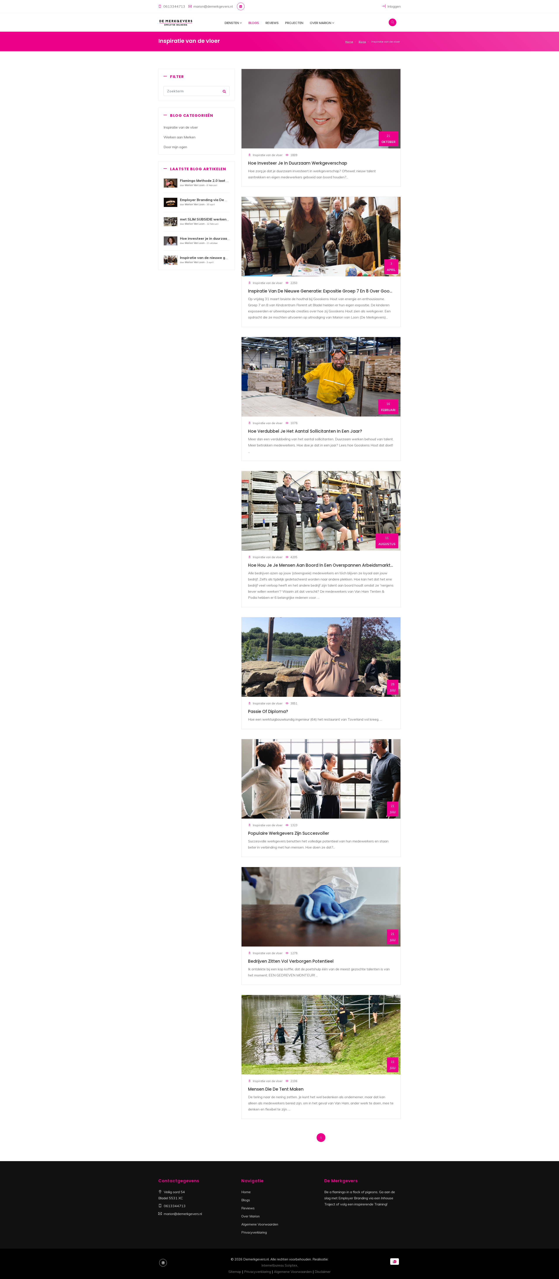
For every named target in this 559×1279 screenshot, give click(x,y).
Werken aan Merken (179, 137)
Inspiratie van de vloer (181, 127)
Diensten (232, 23)
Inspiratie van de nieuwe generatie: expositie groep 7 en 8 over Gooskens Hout (330, 291)
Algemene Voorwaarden (259, 1224)
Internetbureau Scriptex (279, 1265)
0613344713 (174, 6)
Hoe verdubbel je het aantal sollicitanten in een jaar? (305, 431)
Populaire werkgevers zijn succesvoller (288, 833)
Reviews (272, 23)
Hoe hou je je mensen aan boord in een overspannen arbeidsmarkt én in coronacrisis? (339, 565)
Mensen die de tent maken (276, 1089)
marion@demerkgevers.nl (213, 6)
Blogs (253, 23)
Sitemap (234, 1271)
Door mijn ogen (175, 147)
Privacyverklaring (254, 1232)
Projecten (294, 23)
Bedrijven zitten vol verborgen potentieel (291, 961)
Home (349, 41)
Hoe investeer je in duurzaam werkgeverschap (297, 163)
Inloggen (393, 6)
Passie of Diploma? (268, 711)
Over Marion (320, 23)
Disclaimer (323, 1271)
